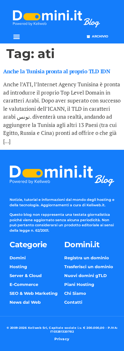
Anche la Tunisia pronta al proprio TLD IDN (56, 71)
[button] (16, 36)
